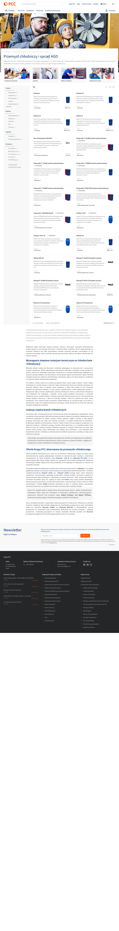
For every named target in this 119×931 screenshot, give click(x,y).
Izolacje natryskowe (50, 604)
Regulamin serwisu (86, 578)
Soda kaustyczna (49, 614)
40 (57, 323)
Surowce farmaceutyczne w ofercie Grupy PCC (57, 584)
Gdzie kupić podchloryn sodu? (53, 601)
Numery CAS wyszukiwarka (90, 614)
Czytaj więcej (111, 544)
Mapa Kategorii (87, 611)
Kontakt (95, 4)
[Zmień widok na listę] (34, 87)
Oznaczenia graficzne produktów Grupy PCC (95, 604)
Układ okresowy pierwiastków (91, 624)
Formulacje (112, 11)
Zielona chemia (86, 4)
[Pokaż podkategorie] (27, 93)
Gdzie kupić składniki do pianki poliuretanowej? (57, 591)
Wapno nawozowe (50, 607)
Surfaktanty (30, 11)
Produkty (11, 11)
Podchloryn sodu (49, 621)
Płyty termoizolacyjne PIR (51, 581)
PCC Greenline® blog (88, 621)
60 (59, 323)
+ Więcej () (8, 106)
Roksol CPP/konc (85, 495)
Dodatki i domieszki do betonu (53, 588)
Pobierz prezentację (88, 598)
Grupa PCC (72, 4)
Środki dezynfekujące (50, 578)
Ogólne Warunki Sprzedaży (90, 588)
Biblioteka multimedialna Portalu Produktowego (96, 601)
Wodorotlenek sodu (50, 611)
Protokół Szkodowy (88, 591)
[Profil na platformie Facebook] (84, 564)
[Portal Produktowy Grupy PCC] (10, 4)
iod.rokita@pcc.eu (53, 542)
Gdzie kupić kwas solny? (51, 594)
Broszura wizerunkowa (89, 594)
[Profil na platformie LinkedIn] (87, 564)
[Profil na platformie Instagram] (91, 564)
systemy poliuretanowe (46, 456)
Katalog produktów (88, 607)
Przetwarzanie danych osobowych (90, 584)
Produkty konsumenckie (52, 11)
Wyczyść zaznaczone (10, 90)
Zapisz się (85, 535)
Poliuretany (39, 11)
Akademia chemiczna (89, 627)
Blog (78, 4)
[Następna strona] (113, 87)
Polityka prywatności (86, 581)
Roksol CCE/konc (67, 495)
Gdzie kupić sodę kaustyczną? (52, 598)
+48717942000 (30, 564)
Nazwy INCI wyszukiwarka (89, 617)
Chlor (46, 617)
